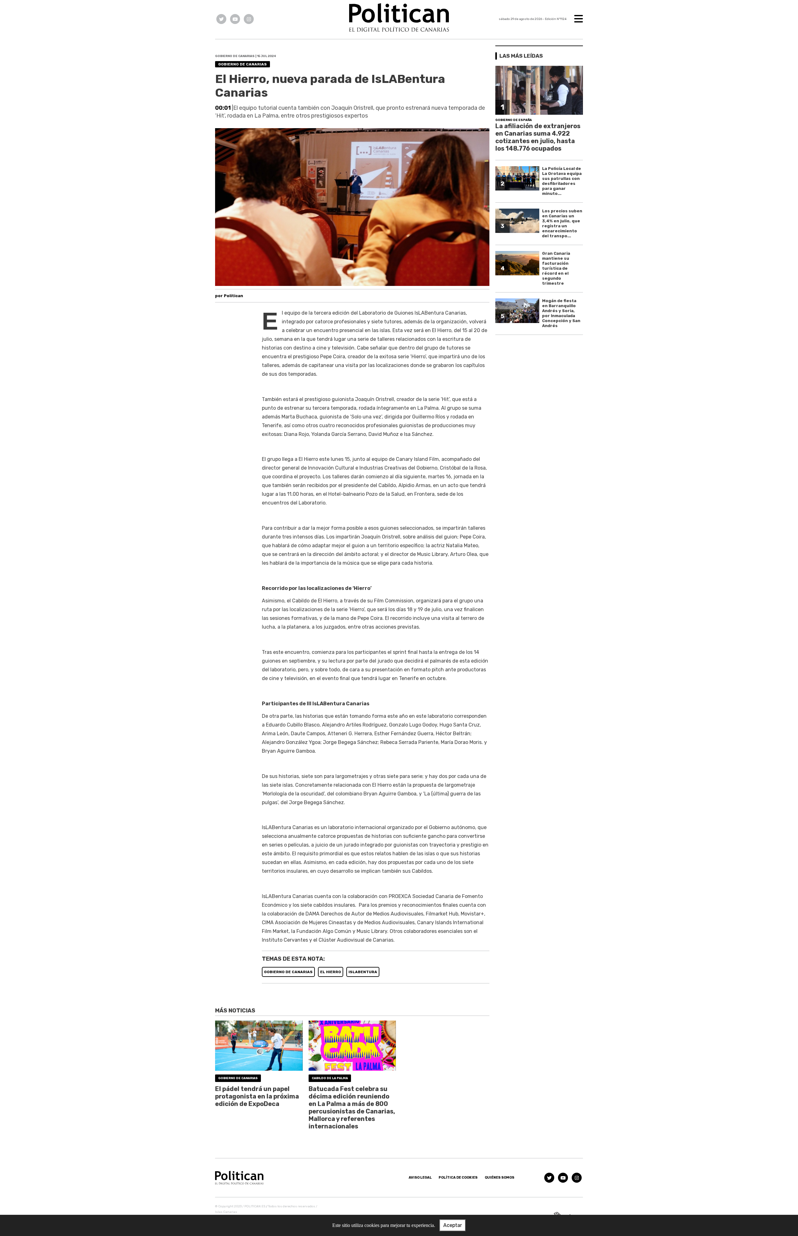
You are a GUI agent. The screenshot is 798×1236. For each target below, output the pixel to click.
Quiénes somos (499, 1178)
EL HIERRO (330, 972)
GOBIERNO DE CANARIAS (288, 972)
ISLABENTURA (363, 972)
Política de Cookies (458, 1178)
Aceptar (452, 1225)
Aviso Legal (420, 1178)
